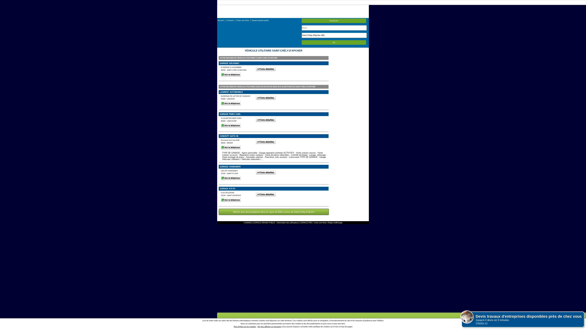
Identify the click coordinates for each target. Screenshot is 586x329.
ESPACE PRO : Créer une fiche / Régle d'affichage (321, 223)
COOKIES (248, 223)
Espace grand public (260, 20)
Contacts (230, 20)
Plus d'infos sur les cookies (245, 327)
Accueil (221, 20)
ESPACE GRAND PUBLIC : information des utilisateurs (276, 223)
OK (334, 42)
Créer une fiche (242, 20)
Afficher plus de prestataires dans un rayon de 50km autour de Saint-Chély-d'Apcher (274, 212)
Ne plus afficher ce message (269, 327)
